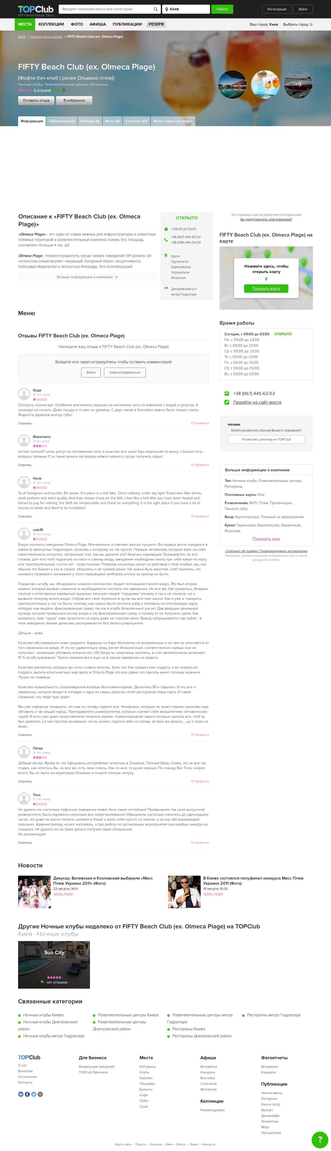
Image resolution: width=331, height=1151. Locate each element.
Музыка (267, 1110)
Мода (265, 1127)
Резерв (156, 24)
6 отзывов (42, 90)
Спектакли (208, 1084)
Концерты (207, 1072)
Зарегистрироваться (124, 372)
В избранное (74, 100)
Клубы (144, 1072)
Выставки (207, 1078)
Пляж (263, 503)
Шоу (244, 508)
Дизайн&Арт (270, 1116)
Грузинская (180, 262)
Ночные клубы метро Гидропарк (53, 1036)
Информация (32, 121)
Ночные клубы (30, 84)
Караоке (146, 1078)
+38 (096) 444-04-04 (186, 242)
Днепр (180, 1144)
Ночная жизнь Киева (46, 37)
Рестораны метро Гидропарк (274, 1015)
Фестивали (208, 1089)
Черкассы (208, 1144)
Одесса (141, 1144)
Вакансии (25, 1071)
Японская (178, 278)
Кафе (144, 1095)
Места (25, 24)
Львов (193, 1144)
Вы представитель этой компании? (266, 219)
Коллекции (51, 24)
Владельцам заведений (97, 1067)
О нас (22, 1065)
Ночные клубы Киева (43, 1015)
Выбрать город (295, 24)
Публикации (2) (62, 121)
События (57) (136, 121)
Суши (144, 1106)
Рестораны (99, 84)
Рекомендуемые (212, 1110)
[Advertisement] (165, 165)
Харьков (156, 1144)
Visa (261, 495)
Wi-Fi (253, 503)
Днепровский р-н (184, 289)
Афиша (98, 24)
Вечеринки (208, 1067)
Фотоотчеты (274, 1058)
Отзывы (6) (90, 121)
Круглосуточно (247, 517)
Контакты (25, 1082)
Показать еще (266, 538)
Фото (77, 24)
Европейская (181, 267)
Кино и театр (270, 1104)
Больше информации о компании (85, 277)
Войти (303, 9)
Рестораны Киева (188, 1029)
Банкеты (146, 1089)
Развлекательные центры (66, 84)
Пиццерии (147, 1084)
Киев (22, 37)
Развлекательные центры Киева (128, 1015)
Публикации (127, 24)
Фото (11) (112, 121)
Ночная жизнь (272, 1093)
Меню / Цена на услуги (173, 121)
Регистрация (277, 9)
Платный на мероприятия (282, 517)
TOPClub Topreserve (93, 1072)
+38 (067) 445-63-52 (186, 237)
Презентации (281, 503)
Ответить (25, 423)
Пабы (144, 1101)
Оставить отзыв (36, 100)
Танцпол (232, 508)
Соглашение (27, 1077)
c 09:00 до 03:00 (183, 229)
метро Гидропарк (184, 294)
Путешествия (271, 1133)
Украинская (180, 272)
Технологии (269, 1121)
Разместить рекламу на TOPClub (266, 439)
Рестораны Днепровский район (202, 1036)
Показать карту (266, 288)
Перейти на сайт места (257, 402)
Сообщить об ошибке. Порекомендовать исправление (266, 551)
